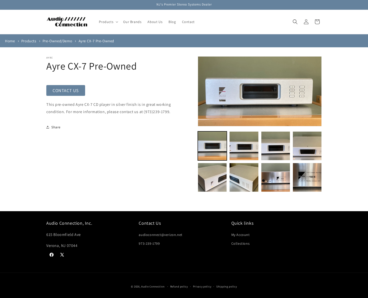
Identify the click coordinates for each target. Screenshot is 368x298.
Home (10, 41)
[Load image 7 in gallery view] (275, 177)
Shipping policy (226, 286)
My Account (240, 234)
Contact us (66, 90)
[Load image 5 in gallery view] (212, 177)
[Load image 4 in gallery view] (307, 145)
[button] (108, 22)
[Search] (295, 21)
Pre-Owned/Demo (57, 41)
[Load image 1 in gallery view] (212, 145)
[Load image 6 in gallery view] (243, 177)
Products (28, 41)
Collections (240, 243)
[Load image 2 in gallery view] (243, 145)
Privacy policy (202, 286)
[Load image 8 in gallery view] (307, 177)
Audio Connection (152, 286)
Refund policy (179, 286)
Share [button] (56, 127)
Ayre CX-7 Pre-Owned (96, 41)
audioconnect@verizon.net (160, 234)
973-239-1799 (149, 243)
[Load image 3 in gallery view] (275, 145)
